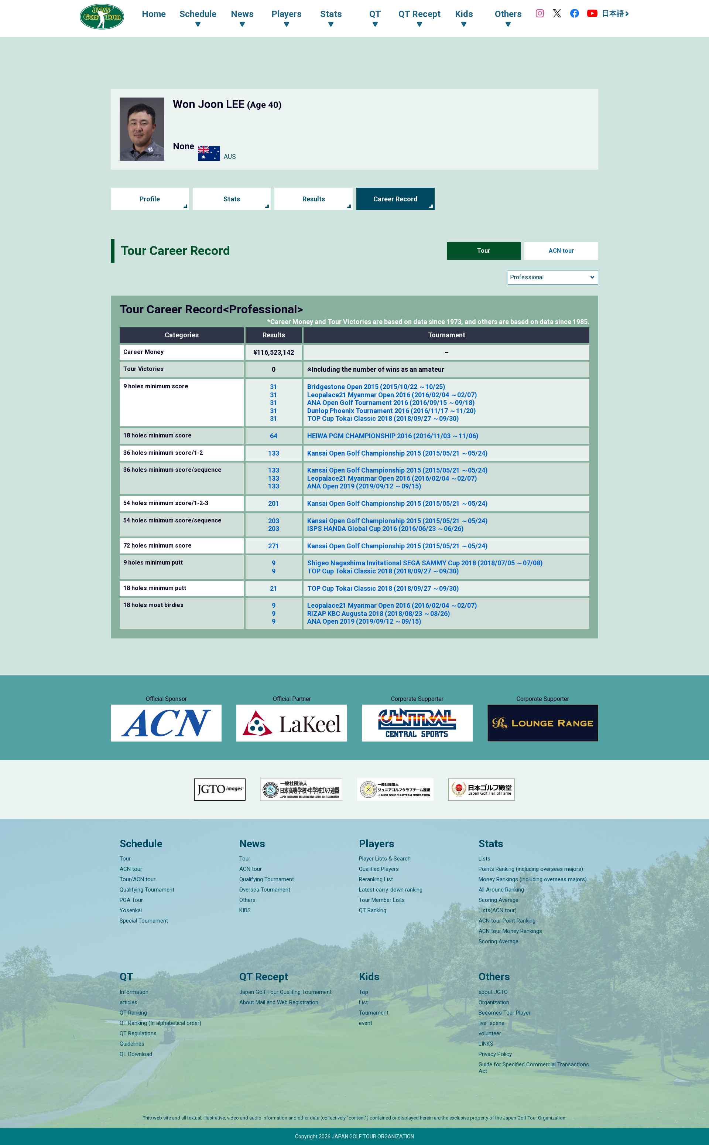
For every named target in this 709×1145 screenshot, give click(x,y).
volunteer (490, 1033)
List (363, 1002)
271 (273, 546)
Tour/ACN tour (137, 879)
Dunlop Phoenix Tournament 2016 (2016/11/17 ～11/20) (391, 411)
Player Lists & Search (385, 858)
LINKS (486, 1043)
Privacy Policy (495, 1054)
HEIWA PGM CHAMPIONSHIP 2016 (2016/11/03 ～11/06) (393, 436)
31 (273, 387)
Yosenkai (131, 910)
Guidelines (132, 1043)
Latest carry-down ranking (390, 889)
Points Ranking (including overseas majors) (531, 869)
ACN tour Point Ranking (507, 920)
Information (134, 992)
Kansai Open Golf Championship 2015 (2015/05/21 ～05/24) (397, 453)
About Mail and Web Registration (278, 1002)
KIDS (245, 910)
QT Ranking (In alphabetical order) (160, 1023)
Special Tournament (144, 920)
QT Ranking (372, 910)
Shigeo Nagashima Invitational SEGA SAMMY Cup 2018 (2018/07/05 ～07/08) (425, 563)
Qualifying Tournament (147, 889)
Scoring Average (498, 900)
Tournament (373, 1012)
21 (273, 588)
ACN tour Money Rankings (510, 931)
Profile (150, 199)
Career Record (395, 199)
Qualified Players (379, 869)
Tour (483, 250)
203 (273, 521)
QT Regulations (138, 1033)
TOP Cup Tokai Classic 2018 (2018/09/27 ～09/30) (383, 418)
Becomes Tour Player (505, 1012)
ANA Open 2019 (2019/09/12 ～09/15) (364, 486)
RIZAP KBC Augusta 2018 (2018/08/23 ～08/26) (378, 613)
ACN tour (561, 250)
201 (273, 503)
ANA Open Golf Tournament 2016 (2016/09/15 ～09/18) (391, 402)
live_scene (491, 1023)
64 (273, 436)
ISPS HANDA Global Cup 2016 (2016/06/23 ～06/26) (385, 528)
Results (313, 199)
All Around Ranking (501, 889)
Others (247, 900)
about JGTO (493, 992)
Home (154, 14)
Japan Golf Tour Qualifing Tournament (285, 992)
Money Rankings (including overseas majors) (533, 879)
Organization (494, 1002)
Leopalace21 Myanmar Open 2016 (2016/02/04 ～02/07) (392, 395)
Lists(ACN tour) (498, 910)
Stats (231, 199)
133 (273, 453)
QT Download (136, 1054)
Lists (484, 858)
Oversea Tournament (264, 889)
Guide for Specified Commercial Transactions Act (534, 1067)
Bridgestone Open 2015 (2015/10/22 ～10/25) (376, 387)
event (365, 1023)
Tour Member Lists (382, 900)
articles (128, 1002)
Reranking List (376, 879)
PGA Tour (131, 900)
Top (363, 992)
